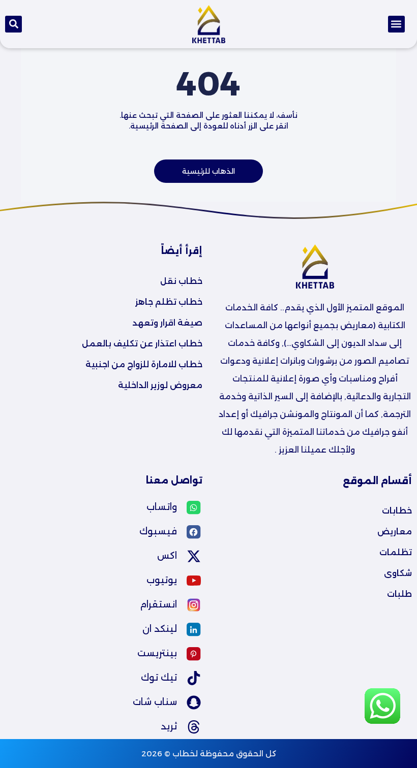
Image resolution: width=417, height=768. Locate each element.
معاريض (394, 531)
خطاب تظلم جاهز (168, 302)
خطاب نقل (181, 281)
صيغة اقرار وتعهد (167, 323)
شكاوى (398, 573)
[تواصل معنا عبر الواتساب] (382, 723)
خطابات (397, 511)
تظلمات (395, 552)
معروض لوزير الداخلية (160, 385)
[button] (396, 24)
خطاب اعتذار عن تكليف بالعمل (142, 343)
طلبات (399, 594)
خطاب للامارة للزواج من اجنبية (143, 364)
